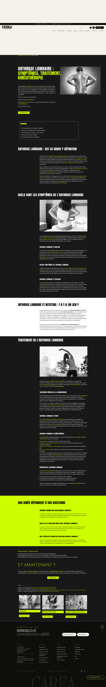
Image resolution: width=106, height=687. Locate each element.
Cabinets (76, 30)
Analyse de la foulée (43, 651)
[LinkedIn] (85, 671)
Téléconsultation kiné (44, 657)
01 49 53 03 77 (20, 652)
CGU (63, 671)
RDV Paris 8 (77, 651)
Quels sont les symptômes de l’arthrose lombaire (33, 130)
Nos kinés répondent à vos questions (30, 137)
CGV (67, 671)
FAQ (76, 656)
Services (54, 30)
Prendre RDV (100, 27)
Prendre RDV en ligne (79, 649)
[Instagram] (81, 671)
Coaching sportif (42, 660)
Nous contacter (82, 634)
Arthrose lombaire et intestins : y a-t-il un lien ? (32, 132)
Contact (101, 30)
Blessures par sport (61, 647)
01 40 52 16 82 (20, 661)
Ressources (95, 30)
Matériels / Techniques (85, 30)
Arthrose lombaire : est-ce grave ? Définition (32, 128)
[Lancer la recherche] (91, 28)
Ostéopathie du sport (43, 649)
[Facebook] (88, 671)
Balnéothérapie (61, 30)
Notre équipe (77, 647)
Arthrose (28, 55)
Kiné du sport (42, 647)
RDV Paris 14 (77, 654)
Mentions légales (51, 671)
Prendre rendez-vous (68, 634)
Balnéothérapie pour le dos (75, 612)
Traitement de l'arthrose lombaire (29, 134)
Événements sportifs (43, 662)
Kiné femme (69, 30)
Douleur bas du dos (49, 612)
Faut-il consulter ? (61, 660)
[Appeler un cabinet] (93, 27)
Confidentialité (58, 671)
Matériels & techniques (62, 654)
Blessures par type (21, 55)
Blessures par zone (61, 649)
